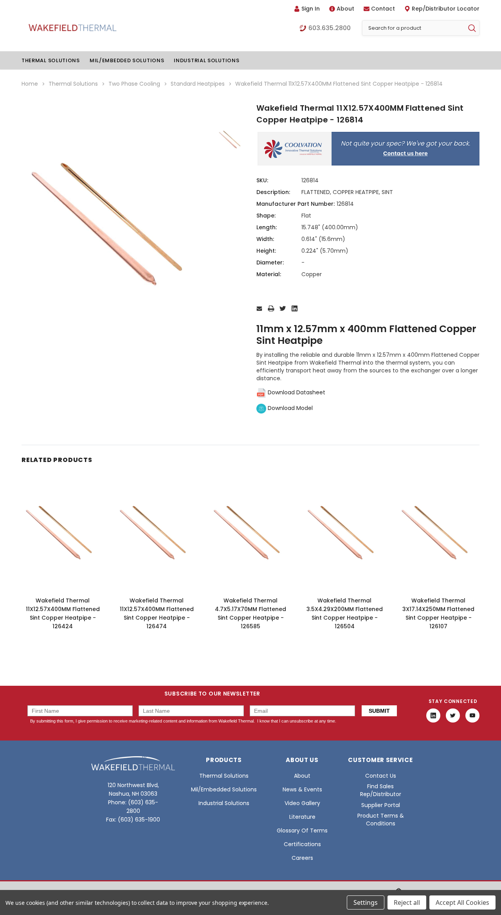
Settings (365, 902)
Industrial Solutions (206, 60)
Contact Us (380, 776)
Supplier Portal (380, 805)
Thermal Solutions (51, 60)
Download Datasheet (295, 392)
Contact (383, 8)
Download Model (289, 408)
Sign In (310, 8)
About (345, 8)
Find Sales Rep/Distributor (380, 790)
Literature (302, 817)
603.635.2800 (329, 28)
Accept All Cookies (462, 902)
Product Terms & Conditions (380, 819)
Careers (302, 858)
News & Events (302, 789)
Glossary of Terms (302, 830)
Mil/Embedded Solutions (127, 60)
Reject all (407, 902)
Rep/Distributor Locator (445, 8)
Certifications (302, 844)
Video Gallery (302, 803)
